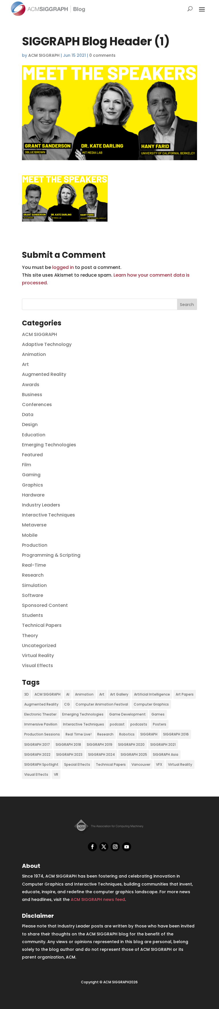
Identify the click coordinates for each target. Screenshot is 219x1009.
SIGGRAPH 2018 (68, 744)
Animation (34, 354)
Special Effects (77, 764)
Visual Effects (37, 665)
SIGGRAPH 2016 (176, 734)
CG (67, 704)
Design (30, 424)
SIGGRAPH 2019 (99, 744)
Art (25, 364)
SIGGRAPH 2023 (69, 754)
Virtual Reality (38, 655)
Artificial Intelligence (152, 694)
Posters (159, 724)
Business (32, 394)
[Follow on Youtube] (126, 846)
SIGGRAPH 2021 (163, 744)
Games (158, 714)
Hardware (33, 495)
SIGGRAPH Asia (165, 754)
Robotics (127, 734)
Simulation (34, 585)
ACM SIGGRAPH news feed (98, 899)
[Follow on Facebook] (92, 846)
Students (32, 615)
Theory (30, 635)
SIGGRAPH (148, 734)
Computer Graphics (151, 704)
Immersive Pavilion (40, 724)
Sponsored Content (45, 605)
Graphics (32, 485)
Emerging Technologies (49, 444)
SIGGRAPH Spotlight (41, 764)
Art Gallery (119, 694)
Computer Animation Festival (102, 704)
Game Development (127, 714)
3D (26, 694)
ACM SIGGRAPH (44, 55)
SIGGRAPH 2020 (131, 744)
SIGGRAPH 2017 (37, 744)
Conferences (37, 404)
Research (33, 575)
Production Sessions (42, 734)
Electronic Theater (40, 714)
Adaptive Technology (47, 344)
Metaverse (34, 525)
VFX (159, 764)
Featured (32, 454)
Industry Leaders (41, 505)
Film (26, 464)
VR (56, 774)
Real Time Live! (79, 734)
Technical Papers (42, 625)
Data (27, 414)
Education (33, 434)
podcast (117, 724)
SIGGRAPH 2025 (134, 754)
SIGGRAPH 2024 (101, 754)
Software (32, 595)
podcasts (138, 724)
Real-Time (34, 565)
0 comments (102, 55)
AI (67, 694)
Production (34, 545)
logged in (63, 267)
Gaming (31, 474)
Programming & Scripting (51, 555)
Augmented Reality (44, 374)
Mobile (29, 535)
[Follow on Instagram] (115, 846)
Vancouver (140, 764)
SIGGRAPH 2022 (37, 754)
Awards (30, 384)
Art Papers (185, 694)
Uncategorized (39, 645)
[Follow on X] (103, 846)
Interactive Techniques (48, 515)
